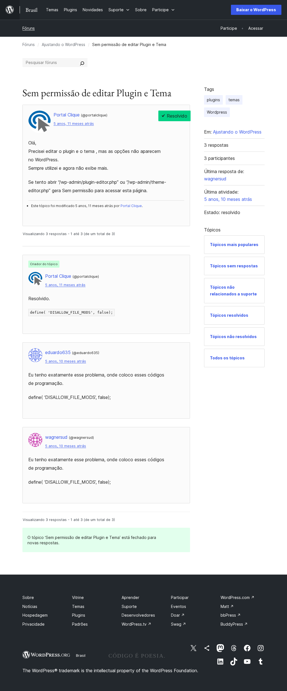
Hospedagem (35, 615)
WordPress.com (237, 597)
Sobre (28, 597)
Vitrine (78, 597)
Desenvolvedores (138, 615)
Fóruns (28, 28)
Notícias (29, 606)
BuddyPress (234, 624)
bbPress (231, 615)
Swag (178, 624)
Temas (78, 606)
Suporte (129, 606)
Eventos (178, 606)
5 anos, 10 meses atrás (65, 361)
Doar (178, 615)
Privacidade (33, 624)
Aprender (130, 597)
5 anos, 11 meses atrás (74, 123)
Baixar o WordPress (256, 9)
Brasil (80, 655)
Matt (227, 606)
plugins (213, 99)
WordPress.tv (136, 624)
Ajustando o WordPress (63, 44)
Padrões (80, 624)
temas (234, 99)
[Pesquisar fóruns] (82, 62)
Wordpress (217, 112)
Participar (180, 597)
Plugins (78, 615)
